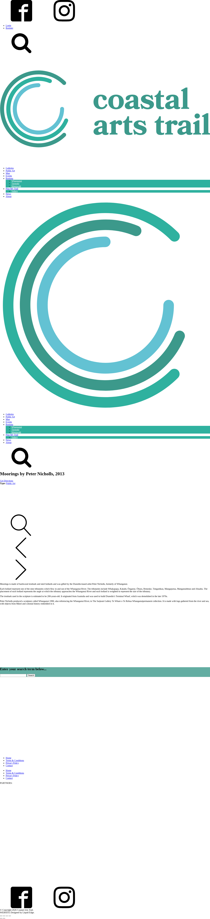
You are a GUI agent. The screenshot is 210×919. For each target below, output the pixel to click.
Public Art (10, 170)
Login (8, 25)
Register (9, 28)
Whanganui (16, 181)
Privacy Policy (12, 763)
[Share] (7, 915)
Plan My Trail (12, 188)
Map (8, 173)
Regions (9, 178)
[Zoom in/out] (1, 915)
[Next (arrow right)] (4, 918)
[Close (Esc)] (10, 915)
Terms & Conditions (15, 760)
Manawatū (16, 186)
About (8, 196)
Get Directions (6, 481)
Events (9, 176)
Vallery (14, 191)
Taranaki (15, 183)
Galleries (10, 168)
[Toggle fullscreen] (4, 915)
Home (8, 758)
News (8, 194)
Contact (9, 765)
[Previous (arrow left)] (1, 918)
